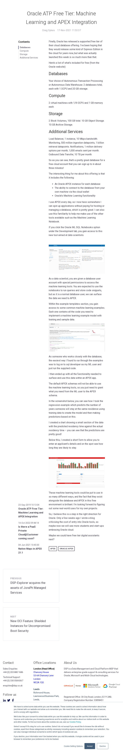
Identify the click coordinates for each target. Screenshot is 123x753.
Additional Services (29, 57)
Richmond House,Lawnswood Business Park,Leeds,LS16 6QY (46, 696)
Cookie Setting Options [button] (73, 746)
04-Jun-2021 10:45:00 (28, 545)
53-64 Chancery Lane (43, 675)
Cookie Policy (75, 721)
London (36, 679)
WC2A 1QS (38, 682)
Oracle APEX (66, 548)
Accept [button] (90, 746)
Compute (24, 51)
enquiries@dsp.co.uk (12, 685)
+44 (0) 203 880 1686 (13, 672)
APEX (53, 548)
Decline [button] (102, 746)
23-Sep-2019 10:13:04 (28, 505)
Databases (25, 47)
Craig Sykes (48, 30)
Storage (23, 54)
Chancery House (41, 672)
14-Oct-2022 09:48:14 (28, 523)
